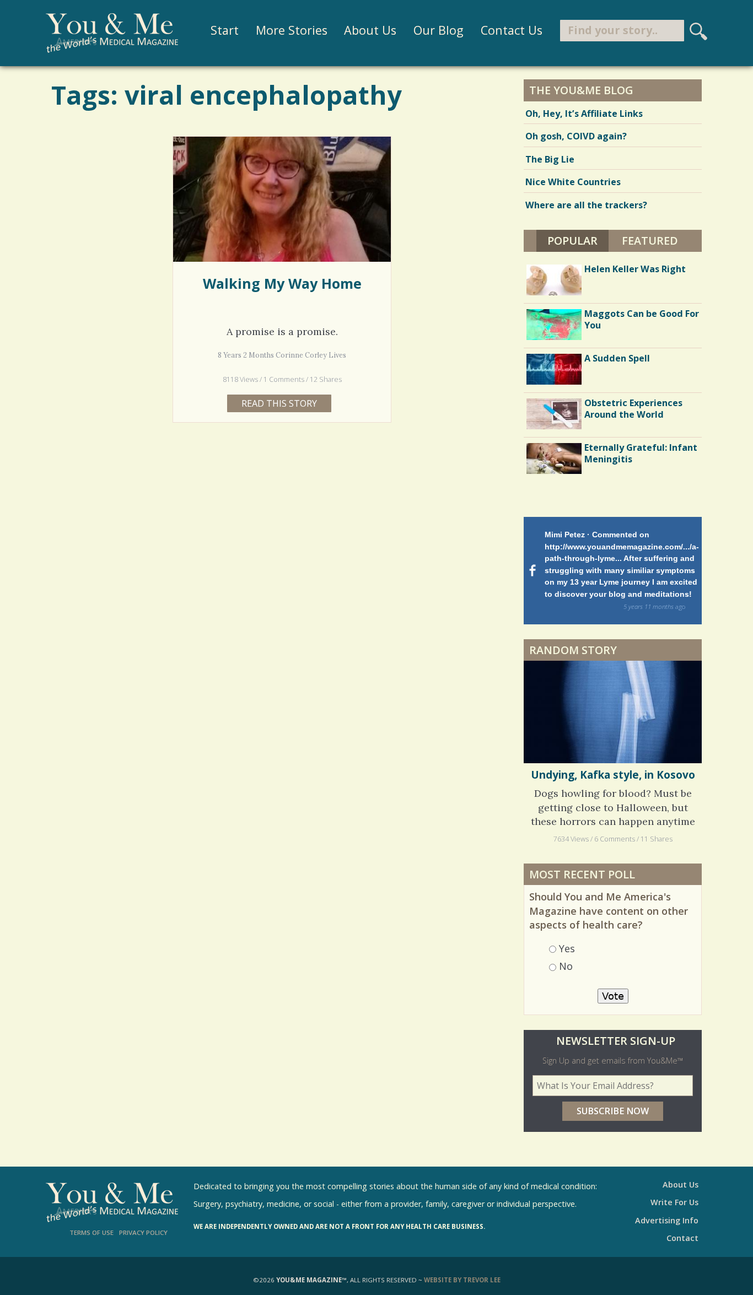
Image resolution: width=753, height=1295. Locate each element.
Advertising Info (666, 1220)
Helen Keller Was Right (635, 269)
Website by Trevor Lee (462, 1280)
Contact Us (511, 30)
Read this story (279, 403)
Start (225, 30)
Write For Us (674, 1202)
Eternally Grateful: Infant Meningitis (640, 453)
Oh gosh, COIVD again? (576, 136)
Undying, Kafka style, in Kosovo (613, 775)
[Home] (112, 33)
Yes (567, 948)
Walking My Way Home (282, 283)
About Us (370, 30)
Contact (682, 1238)
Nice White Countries (573, 182)
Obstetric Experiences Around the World (633, 408)
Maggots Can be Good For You (641, 319)
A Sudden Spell (617, 358)
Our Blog (438, 30)
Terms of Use (91, 1232)
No (566, 966)
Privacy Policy (143, 1232)
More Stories (291, 30)
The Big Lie (549, 159)
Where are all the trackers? (586, 205)
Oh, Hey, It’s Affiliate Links (584, 113)
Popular (578, 240)
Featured (650, 240)
